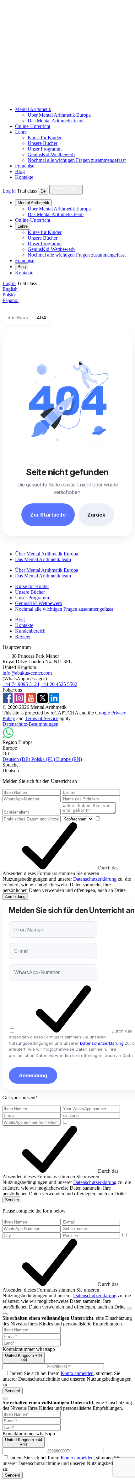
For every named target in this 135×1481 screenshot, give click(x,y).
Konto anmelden (77, 1373)
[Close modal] (5, 1314)
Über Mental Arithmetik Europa (59, 115)
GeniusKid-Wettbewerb (51, 154)
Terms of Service (41, 718)
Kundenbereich (30, 631)
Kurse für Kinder (45, 137)
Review (22, 636)
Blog (20, 171)
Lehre (21, 132)
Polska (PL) (43, 759)
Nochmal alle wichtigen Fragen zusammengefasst (77, 160)
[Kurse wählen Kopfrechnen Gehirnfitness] (78, 818)
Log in (9, 191)
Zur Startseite (48, 515)
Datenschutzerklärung (94, 879)
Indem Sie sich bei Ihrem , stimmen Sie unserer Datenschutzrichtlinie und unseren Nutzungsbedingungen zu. (67, 1379)
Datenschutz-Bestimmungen (30, 724)
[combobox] (24, 1357)
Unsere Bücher (42, 143)
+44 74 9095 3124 (21, 684)
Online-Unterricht (32, 126)
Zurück (96, 515)
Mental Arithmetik (33, 109)
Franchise (24, 165)
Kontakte (24, 177)
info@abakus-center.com (27, 673)
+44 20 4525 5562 (58, 684)
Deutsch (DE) (17, 759)
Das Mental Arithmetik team (56, 120)
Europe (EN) (69, 759)
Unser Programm (45, 148)
